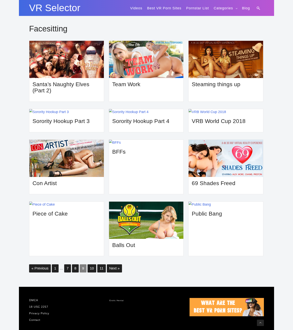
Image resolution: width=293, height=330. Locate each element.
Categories (223, 8)
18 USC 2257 (38, 306)
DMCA (33, 300)
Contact (34, 319)
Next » (114, 268)
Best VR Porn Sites (164, 8)
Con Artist (44, 183)
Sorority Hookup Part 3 (61, 121)
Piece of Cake (50, 214)
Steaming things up (216, 84)
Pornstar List (197, 8)
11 (101, 268)
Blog (246, 8)
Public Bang (207, 214)
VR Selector (54, 8)
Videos (136, 8)
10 (92, 268)
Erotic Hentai (116, 300)
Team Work (126, 84)
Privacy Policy (39, 313)
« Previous (39, 268)
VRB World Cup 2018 (219, 121)
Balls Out (123, 245)
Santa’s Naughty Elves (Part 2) (60, 87)
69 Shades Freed (213, 183)
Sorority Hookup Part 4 (140, 121)
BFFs (119, 152)
